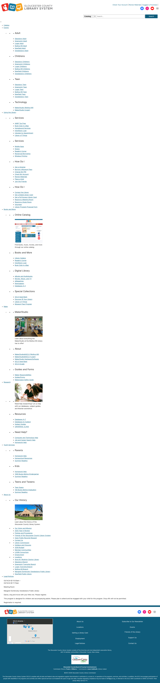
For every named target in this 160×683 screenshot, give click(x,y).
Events (6, 28)
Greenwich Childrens (22, 64)
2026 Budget (19, 547)
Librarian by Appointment (24, 133)
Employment (19, 555)
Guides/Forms (20, 377)
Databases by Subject (23, 422)
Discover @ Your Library (23, 299)
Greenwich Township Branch (25, 564)
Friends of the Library (132, 632)
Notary (17, 149)
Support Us (132, 638)
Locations (18, 557)
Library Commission (22, 543)
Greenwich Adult (21, 41)
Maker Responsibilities (23, 375)
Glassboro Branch (21, 562)
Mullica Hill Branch (21, 569)
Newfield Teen (20, 94)
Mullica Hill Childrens (22, 69)
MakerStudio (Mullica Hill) (24, 108)
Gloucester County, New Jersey (89, 652)
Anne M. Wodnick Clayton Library (27, 559)
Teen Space (19, 487)
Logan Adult (19, 43)
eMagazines (19, 281)
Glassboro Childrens (22, 62)
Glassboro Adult (20, 39)
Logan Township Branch (23, 567)
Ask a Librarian (20, 167)
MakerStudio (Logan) (22, 110)
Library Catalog (20, 258)
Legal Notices (9, 576)
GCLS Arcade (19, 364)
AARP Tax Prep (20, 123)
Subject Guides (20, 424)
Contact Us (19, 540)
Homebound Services (23, 128)
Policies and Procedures (23, 533)
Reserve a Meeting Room (24, 200)
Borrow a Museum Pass (23, 169)
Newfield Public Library (23, 574)
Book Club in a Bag (22, 126)
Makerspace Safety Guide (24, 380)
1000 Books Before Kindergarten (27, 474)
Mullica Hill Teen (21, 92)
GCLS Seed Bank (21, 297)
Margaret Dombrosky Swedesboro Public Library (32, 571)
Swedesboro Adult (21, 51)
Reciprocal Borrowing (22, 154)
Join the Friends (21, 181)
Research (7, 382)
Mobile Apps (19, 146)
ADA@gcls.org (111, 678)
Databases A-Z (20, 286)
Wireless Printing (21, 156)
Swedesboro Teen (21, 97)
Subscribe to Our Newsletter (132, 621)
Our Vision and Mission (23, 528)
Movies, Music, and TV (23, 279)
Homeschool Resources (23, 458)
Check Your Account (120, 5)
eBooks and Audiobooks (23, 276)
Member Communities (23, 550)
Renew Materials (135, 5)
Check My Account (22, 174)
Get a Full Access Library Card (26, 197)
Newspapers (19, 283)
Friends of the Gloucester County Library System (33, 535)
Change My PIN (20, 172)
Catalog (6, 25)
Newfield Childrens (22, 71)
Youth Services (9, 445)
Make (6, 306)
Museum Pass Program (23, 304)
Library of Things (21, 135)
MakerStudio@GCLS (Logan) (25, 357)
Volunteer (18, 204)
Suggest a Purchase (149, 5)
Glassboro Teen (20, 85)
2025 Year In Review (22, 531)
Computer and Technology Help (26, 438)
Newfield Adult (20, 48)
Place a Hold (19, 179)
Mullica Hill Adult (21, 46)
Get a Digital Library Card (24, 195)
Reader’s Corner (20, 151)
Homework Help (21, 442)
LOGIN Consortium (22, 552)
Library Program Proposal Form (26, 207)
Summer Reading (21, 461)
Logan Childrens (21, 66)
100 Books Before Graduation (25, 490)
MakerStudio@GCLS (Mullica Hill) (27, 354)
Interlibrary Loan (21, 131)
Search (151, 16)
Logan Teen (19, 89)
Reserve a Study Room (23, 202)
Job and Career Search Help (25, 440)
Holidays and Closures (23, 545)
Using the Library (10, 112)
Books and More (10, 209)
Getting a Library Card (80, 633)
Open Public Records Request (26, 538)
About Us (7, 495)
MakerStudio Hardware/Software (27, 359)
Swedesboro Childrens (23, 74)
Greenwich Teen (21, 87)
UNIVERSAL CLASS (22, 427)
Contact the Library (22, 192)
